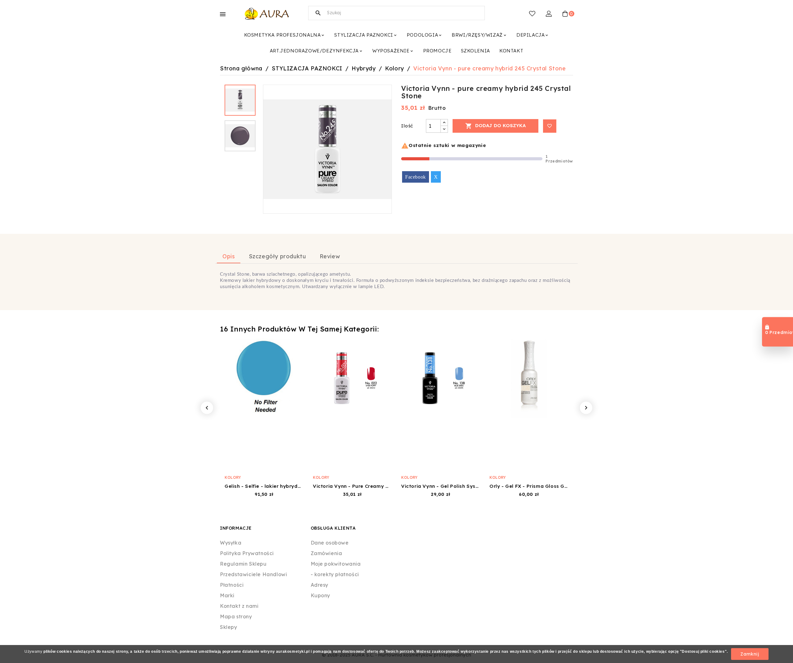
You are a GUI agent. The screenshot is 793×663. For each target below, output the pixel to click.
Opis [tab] (228, 256)
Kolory (233, 477)
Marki (227, 595)
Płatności (231, 585)
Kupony (321, 595)
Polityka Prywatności (247, 553)
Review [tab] (330, 256)
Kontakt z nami (239, 606)
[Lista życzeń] (532, 14)
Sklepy (228, 627)
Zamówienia (326, 553)
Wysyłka (230, 543)
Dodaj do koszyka (495, 125)
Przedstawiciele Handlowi (253, 574)
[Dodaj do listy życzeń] (549, 126)
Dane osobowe (330, 543)
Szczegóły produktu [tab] (277, 256)
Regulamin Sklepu (243, 564)
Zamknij (749, 654)
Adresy (320, 585)
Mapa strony (236, 616)
